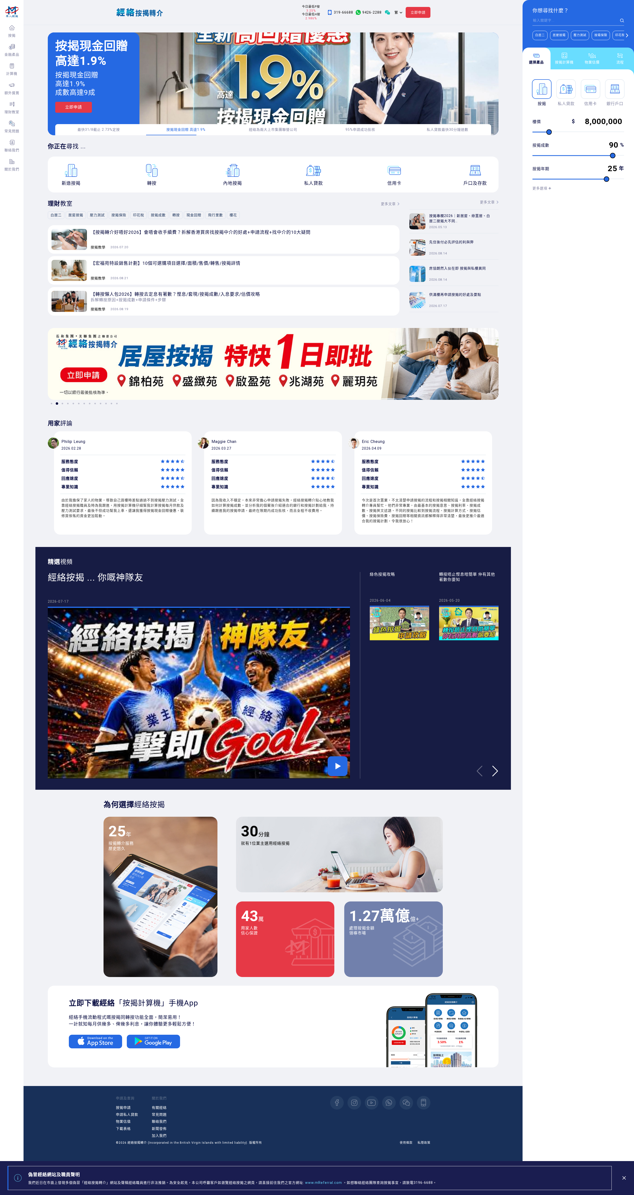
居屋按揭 (559, 35)
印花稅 (620, 35)
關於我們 (11, 169)
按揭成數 (540, 145)
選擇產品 (536, 62)
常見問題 (11, 131)
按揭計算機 (564, 62)
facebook (337, 1103)
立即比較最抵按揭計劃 (86, 113)
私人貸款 (566, 103)
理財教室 (11, 112)
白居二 (540, 35)
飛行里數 (215, 215)
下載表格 (123, 1129)
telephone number (423, 1103)
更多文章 (388, 204)
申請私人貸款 (127, 1114)
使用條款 (406, 1142)
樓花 (233, 215)
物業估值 (123, 1121)
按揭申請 (123, 1108)
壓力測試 (580, 35)
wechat (406, 1103)
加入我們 (159, 1136)
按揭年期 (540, 168)
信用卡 (590, 103)
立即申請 (418, 12)
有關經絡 (159, 1108)
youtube (371, 1103)
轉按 (176, 215)
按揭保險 (600, 35)
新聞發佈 (159, 1129)
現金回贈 (193, 215)
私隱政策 (424, 1142)
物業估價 (592, 62)
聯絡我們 (11, 150)
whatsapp (389, 1103)
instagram (354, 1103)
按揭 (12, 35)
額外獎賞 (11, 93)
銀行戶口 (615, 103)
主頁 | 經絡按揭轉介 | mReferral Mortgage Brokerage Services (12, 12)
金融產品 (11, 54)
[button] (627, 35)
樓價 (536, 121)
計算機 (11, 74)
